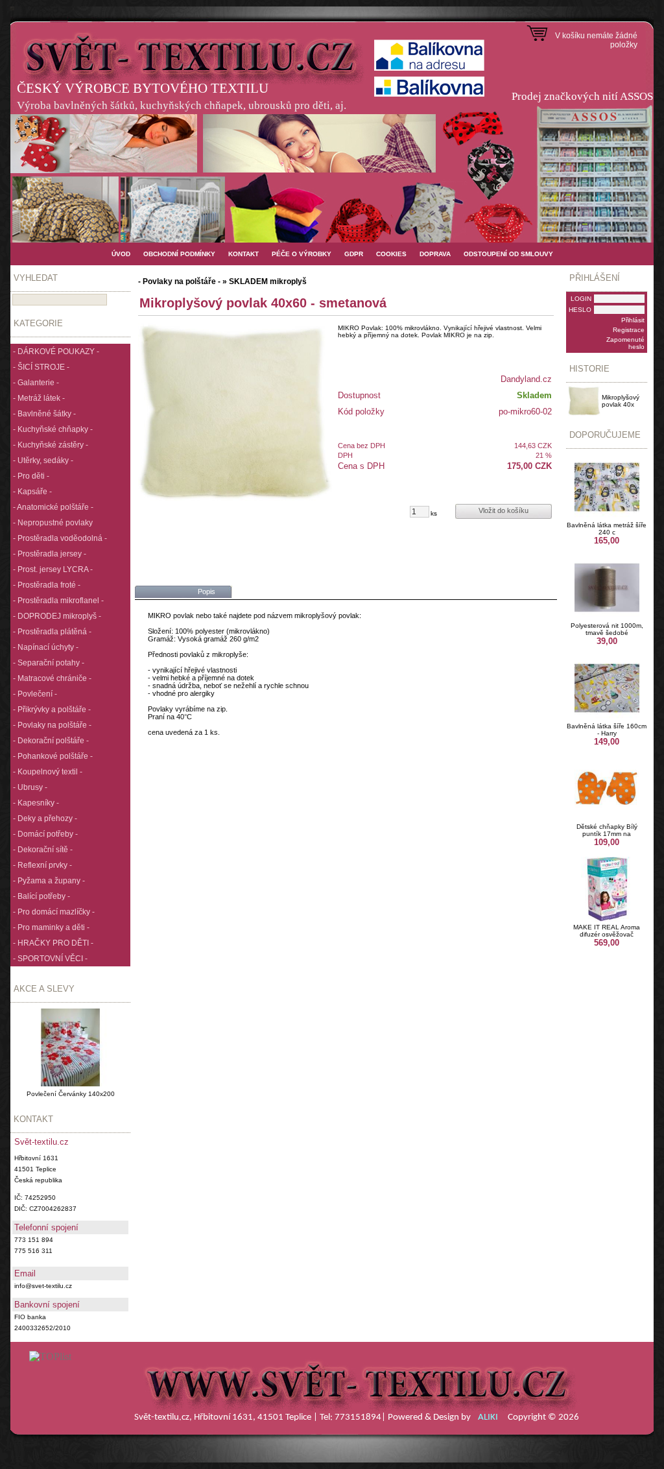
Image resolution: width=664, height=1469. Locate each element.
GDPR (353, 253)
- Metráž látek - (39, 398)
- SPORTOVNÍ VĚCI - (50, 958)
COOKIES (391, 253)
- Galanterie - (36, 382)
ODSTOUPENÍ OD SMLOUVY (508, 253)
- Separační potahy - (48, 662)
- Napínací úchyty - (45, 647)
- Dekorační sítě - (43, 849)
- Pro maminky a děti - (51, 927)
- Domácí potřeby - (45, 834)
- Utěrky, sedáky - (43, 460)
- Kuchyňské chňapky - (53, 429)
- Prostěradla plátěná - (52, 631)
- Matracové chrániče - (52, 678)
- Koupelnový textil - (47, 771)
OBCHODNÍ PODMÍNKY (179, 253)
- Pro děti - (31, 476)
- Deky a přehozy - (45, 818)
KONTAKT (243, 253)
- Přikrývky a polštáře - (52, 709)
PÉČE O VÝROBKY (301, 253)
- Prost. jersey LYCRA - (53, 569)
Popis (206, 591)
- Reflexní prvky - (42, 865)
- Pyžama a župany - (49, 880)
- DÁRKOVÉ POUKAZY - (56, 351)
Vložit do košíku (503, 510)
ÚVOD (121, 253)
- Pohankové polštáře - (53, 756)
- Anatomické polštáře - (53, 507)
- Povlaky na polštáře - (52, 725)
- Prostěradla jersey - (49, 553)
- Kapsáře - (32, 491)
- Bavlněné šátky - (44, 413)
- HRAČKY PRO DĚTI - (53, 943)
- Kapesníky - (36, 802)
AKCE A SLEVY (44, 989)
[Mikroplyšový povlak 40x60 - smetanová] (235, 412)
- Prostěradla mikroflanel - (58, 600)
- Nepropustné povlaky (53, 522)
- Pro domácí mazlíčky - (54, 911)
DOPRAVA (435, 253)
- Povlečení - (35, 694)
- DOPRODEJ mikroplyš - (57, 616)
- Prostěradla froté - (46, 585)
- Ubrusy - (30, 787)
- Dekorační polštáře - (51, 740)
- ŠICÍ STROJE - (41, 367)
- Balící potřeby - (41, 896)
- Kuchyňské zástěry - (50, 444)
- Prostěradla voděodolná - (60, 538)
